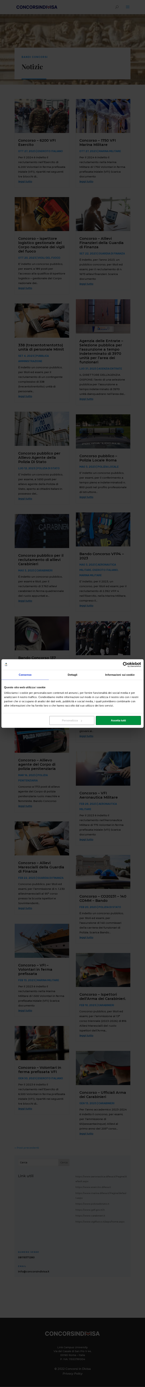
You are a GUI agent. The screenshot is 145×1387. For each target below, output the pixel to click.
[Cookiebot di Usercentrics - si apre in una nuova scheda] (125, 664)
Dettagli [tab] (72, 674)
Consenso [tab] (25, 674)
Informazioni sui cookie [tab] (119, 674)
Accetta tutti (118, 720)
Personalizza (70, 720)
